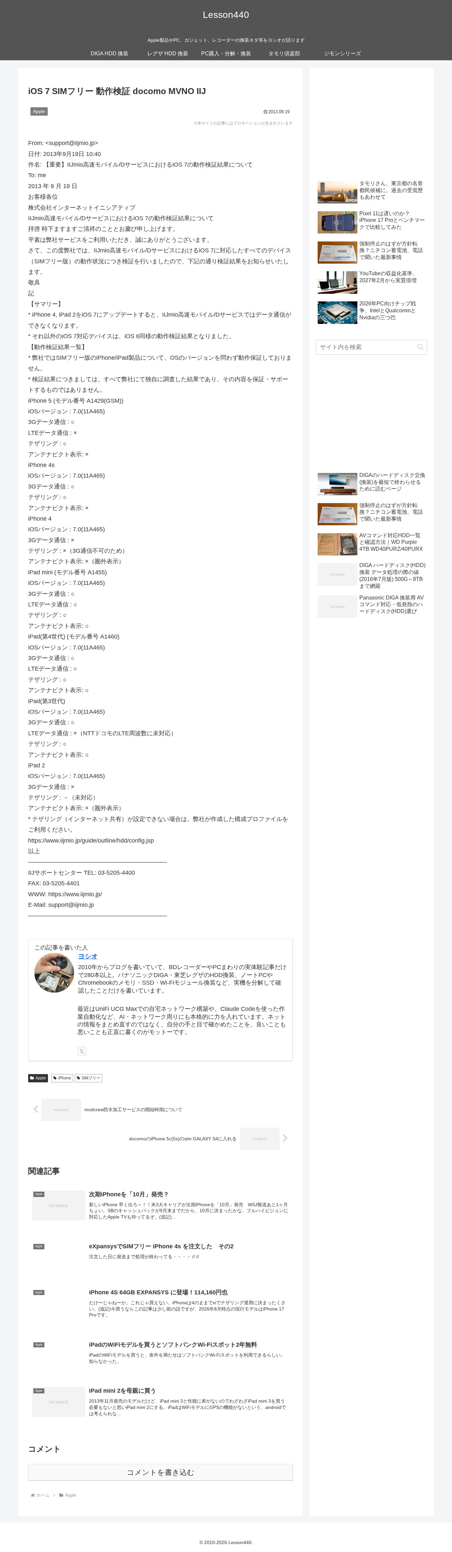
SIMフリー (90, 1078)
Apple (40, 1078)
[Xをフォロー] (81, 1051)
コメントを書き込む (161, 1472)
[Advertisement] (371, 121)
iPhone (64, 1078)
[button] (420, 347)
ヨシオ (88, 956)
